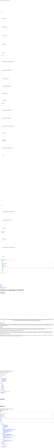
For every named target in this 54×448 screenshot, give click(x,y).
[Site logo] (2, 283)
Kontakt (3, 388)
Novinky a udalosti (4, 287)
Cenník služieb (5, 432)
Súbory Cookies (4, 392)
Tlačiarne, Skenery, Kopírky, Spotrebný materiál (9, 435)
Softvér (4, 438)
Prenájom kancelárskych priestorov (7, 431)
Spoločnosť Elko (4, 378)
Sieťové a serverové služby (6, 430)
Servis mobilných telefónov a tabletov (8, 440)
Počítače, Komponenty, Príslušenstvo (7, 434)
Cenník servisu (5, 441)
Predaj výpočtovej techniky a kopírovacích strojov (9, 429)
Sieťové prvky (5, 436)
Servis (2, 386)
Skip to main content (7, 0)
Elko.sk (1, 287)
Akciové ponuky (4, 379)
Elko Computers (5, 444)
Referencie (3, 381)
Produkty (3, 385)
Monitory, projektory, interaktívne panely (8, 437)
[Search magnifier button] (2, 260)
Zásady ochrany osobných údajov (6, 391)
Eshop (2, 387)
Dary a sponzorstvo (4, 380)
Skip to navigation (2, 0)
